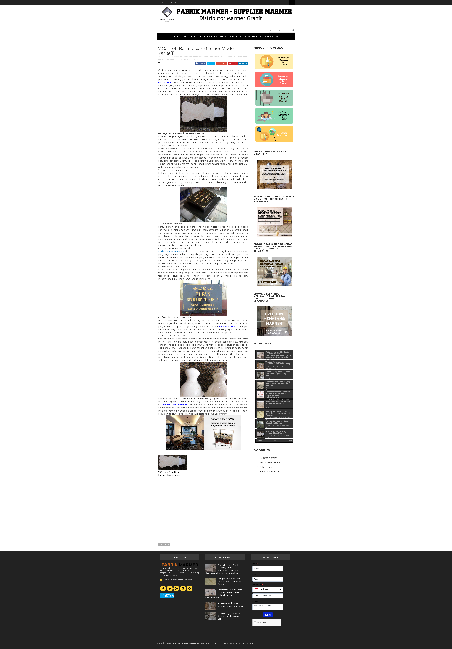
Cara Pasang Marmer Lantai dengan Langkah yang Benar (278, 374)
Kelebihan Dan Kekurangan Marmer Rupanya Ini (278, 402)
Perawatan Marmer (229, 37)
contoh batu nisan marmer (193, 57)
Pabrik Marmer (207, 37)
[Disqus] (203, 509)
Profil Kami (190, 37)
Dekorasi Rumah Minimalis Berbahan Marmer (277, 422)
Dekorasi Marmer (171, 59)
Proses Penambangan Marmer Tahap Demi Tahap (278, 363)
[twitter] (171, 2)
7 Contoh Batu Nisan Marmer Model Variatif (170, 473)
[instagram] (163, 2)
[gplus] (167, 2)
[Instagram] (183, 588)
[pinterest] (175, 2)
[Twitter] (170, 588)
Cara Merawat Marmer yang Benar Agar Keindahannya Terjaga (278, 383)
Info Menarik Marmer (270, 462)
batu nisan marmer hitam (173, 57)
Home (177, 37)
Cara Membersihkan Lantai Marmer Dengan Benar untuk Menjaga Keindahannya (278, 394)
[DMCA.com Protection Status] (167, 595)
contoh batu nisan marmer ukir (215, 57)
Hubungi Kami (271, 37)
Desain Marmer (251, 37)
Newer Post (164, 545)
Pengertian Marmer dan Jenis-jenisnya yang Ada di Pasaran (278, 413)
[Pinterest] (189, 588)
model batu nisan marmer (188, 59)
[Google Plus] (176, 588)
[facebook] (159, 2)
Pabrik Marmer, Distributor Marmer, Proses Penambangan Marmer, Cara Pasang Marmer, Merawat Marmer (278, 355)
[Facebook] (163, 588)
